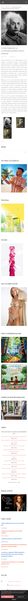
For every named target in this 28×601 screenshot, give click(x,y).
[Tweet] (3, 141)
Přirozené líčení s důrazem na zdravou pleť (14, 446)
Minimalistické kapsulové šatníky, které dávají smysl (14, 436)
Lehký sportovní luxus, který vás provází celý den (14, 477)
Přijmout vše (7, 596)
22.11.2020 (4, 56)
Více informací (9, 594)
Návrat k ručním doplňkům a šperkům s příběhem (14, 474)
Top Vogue (14, 2)
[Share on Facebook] (1, 141)
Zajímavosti (7, 7)
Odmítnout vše (20, 596)
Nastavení (14, 599)
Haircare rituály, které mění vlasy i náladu (14, 460)
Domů (2, 7)
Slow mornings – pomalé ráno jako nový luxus (14, 464)
